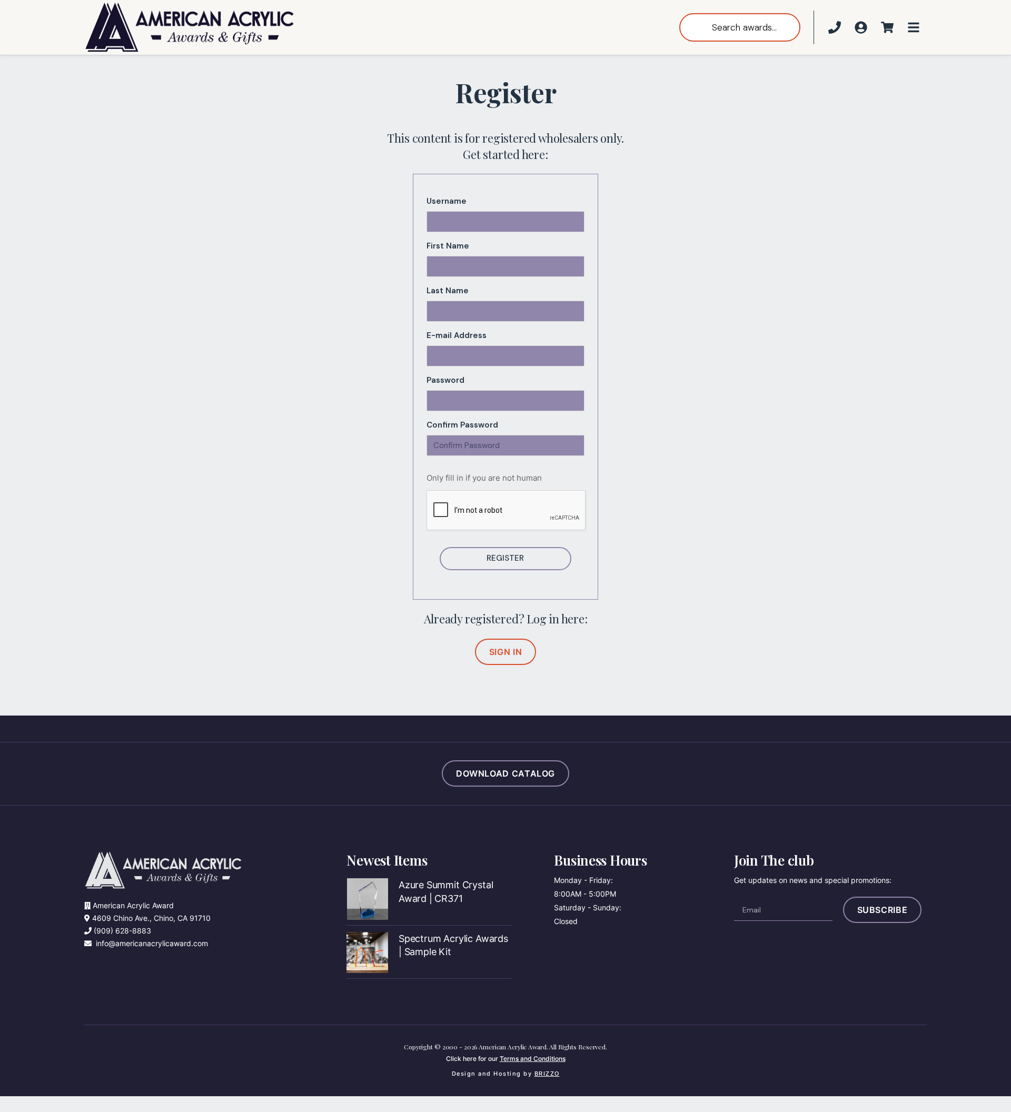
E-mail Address (457, 335)
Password (445, 380)
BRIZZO (547, 1073)
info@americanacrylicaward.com (152, 943)
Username (447, 201)
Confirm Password (462, 425)
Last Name (448, 290)
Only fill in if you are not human (484, 478)
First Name (448, 246)
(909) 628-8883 (122, 930)
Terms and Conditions (533, 1059)
